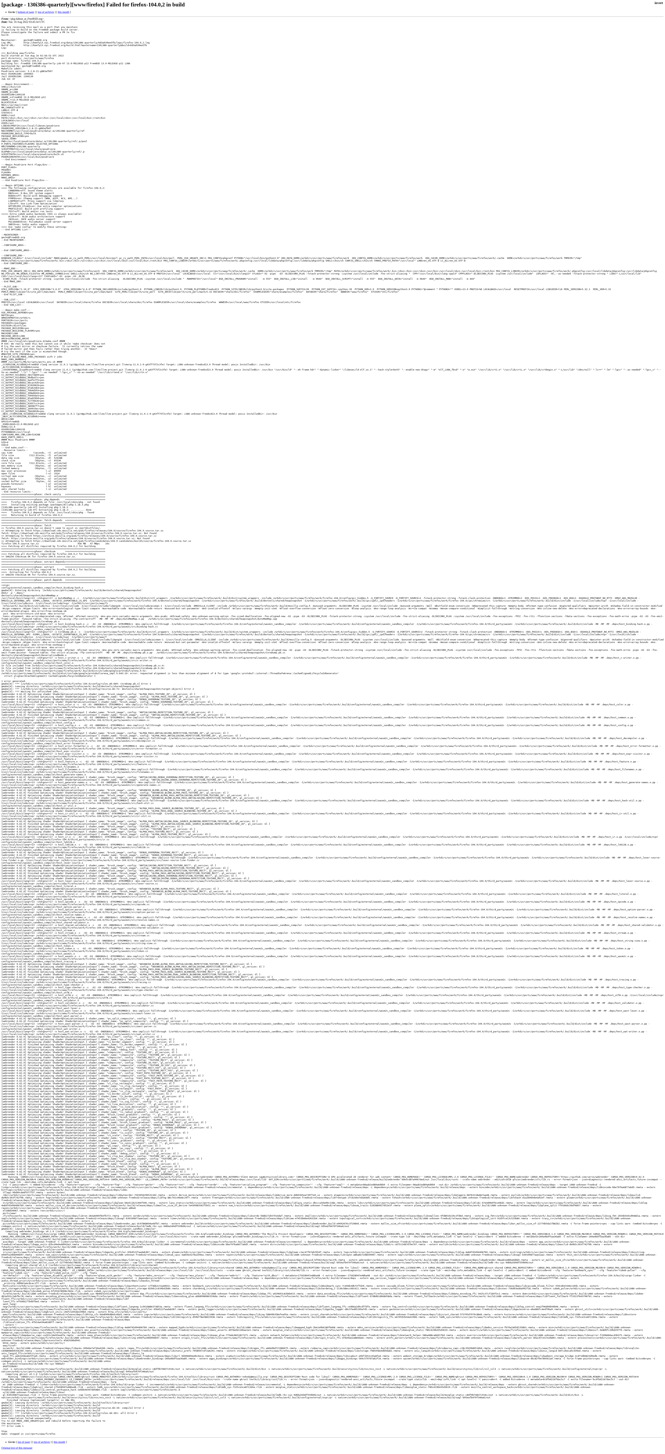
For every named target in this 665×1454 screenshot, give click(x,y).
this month (63, 12)
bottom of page (26, 12)
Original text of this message (16, 1447)
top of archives (46, 12)
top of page (24, 1442)
